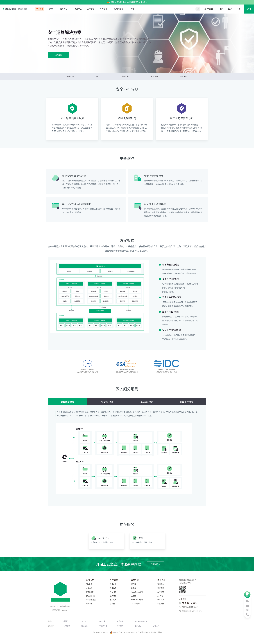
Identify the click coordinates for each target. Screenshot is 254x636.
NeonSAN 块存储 (137, 600)
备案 (230, 9)
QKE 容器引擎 (91, 596)
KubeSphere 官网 (141, 621)
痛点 (98, 76)
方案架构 (125, 76)
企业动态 (113, 588)
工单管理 (160, 592)
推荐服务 (183, 76)
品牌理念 (113, 596)
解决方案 (63, 9)
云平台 (133, 588)
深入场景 (154, 76)
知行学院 (160, 588)
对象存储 (89, 604)
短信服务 (84, 626)
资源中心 (78, 9)
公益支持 (160, 604)
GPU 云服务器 (91, 600)
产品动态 (113, 592)
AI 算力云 (89, 588)
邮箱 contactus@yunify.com (191, 611)
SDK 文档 (160, 600)
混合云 (133, 584)
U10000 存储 (135, 604)
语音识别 (156, 626)
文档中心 (160, 584)
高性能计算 (90, 592)
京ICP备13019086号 (100, 632)
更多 (132, 9)
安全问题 (70, 76)
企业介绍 (113, 584)
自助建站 (67, 626)
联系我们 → (155, 564)
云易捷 (133, 596)
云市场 (83, 621)
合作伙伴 (103, 9)
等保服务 (120, 626)
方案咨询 (58, 55)
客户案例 (90, 9)
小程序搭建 (103, 626)
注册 (249, 9)
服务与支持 (118, 9)
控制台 (66, 621)
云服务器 (89, 584)
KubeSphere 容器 (137, 592)
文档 (221, 9)
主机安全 (138, 626)
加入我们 (113, 604)
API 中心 (160, 596)
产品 (51, 9)
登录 (238, 9)
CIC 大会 (102, 621)
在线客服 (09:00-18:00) (189, 607)
